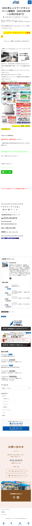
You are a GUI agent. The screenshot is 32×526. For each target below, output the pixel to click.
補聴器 (3, 415)
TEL (28, 524)
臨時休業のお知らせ (16, 286)
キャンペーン (8, 300)
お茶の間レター (12, 359)
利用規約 (3, 512)
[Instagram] (10, 278)
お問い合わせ (20, 524)
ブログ (3, 412)
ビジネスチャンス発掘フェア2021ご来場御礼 (21, 298)
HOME (4, 524)
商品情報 (9, 294)
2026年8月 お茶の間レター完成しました (11, 361)
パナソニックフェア (13, 376)
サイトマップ (3, 514)
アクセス (11, 524)
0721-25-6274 (16, 460)
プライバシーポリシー (5, 509)
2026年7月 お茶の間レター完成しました (11, 372)
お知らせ (9, 288)
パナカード (5, 404)
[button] (16, 471)
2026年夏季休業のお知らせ (8, 356)
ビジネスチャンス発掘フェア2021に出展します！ (21, 304)
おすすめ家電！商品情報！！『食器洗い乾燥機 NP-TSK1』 (21, 292)
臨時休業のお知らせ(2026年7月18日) (10, 367)
